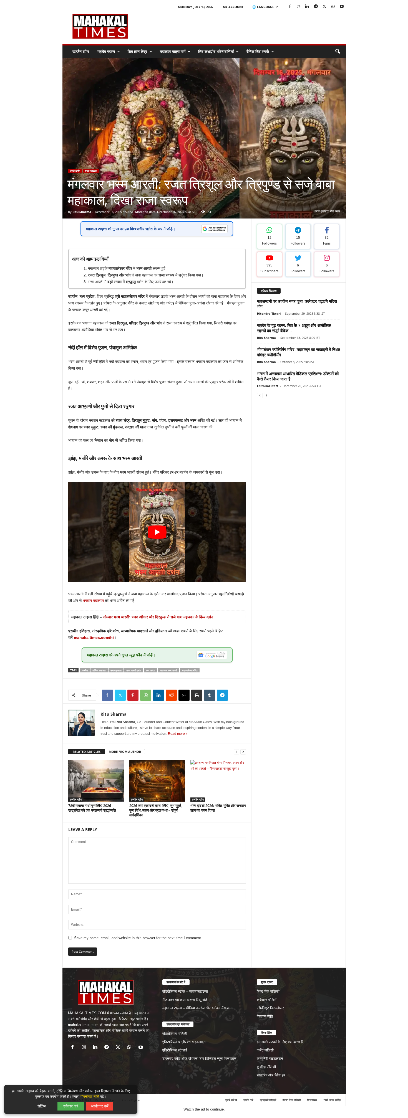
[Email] (184, 695)
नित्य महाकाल (91, 171)
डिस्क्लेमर (312, 1100)
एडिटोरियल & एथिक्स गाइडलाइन (183, 1042)
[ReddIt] (171, 695)
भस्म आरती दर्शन (133, 670)
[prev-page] (236, 752)
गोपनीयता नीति (89, 1096)
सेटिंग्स (41, 1106)
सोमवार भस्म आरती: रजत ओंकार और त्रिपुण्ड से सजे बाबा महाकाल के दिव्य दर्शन (158, 617)
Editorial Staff (267, 386)
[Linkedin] (307, 7)
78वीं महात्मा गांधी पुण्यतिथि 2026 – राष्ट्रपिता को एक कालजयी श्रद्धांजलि (92, 808)
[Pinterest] (132, 695)
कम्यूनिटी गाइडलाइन (270, 1058)
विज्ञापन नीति (265, 1016)
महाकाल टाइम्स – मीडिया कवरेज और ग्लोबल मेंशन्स (195, 1008)
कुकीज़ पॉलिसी (266, 1067)
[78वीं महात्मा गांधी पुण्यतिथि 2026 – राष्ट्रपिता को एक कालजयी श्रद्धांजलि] (96, 781)
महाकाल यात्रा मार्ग (172, 51)
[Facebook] (290, 7)
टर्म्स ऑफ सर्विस (332, 1100)
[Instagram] (298, 7)
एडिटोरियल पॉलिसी (174, 1033)
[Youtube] (341, 7)
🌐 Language (263, 7)
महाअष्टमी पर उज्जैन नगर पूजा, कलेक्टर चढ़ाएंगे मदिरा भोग (297, 303)
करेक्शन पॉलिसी (267, 1000)
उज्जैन (85, 670)
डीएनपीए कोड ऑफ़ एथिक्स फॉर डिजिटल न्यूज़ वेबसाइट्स (199, 1058)
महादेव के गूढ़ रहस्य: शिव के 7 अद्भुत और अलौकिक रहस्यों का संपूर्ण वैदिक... (294, 327)
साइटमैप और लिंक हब (271, 1075)
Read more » (178, 734)
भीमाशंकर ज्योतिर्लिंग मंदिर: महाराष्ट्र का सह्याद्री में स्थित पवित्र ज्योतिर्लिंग (298, 352)
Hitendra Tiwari (269, 313)
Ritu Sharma (81, 212)
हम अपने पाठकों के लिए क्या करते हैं (280, 1042)
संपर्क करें (248, 1100)
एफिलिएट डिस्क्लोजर (270, 1008)
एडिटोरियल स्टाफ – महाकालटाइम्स (185, 991)
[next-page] (243, 752)
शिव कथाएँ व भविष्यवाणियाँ (216, 51)
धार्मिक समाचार (99, 670)
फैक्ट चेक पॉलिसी (268, 991)
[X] (324, 7)
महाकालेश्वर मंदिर (190, 670)
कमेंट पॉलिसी (265, 1050)
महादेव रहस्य (106, 51)
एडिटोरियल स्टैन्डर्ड (174, 1050)
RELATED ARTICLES (86, 751)
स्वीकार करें (70, 1106)
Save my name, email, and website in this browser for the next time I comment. (138, 938)
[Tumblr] (209, 695)
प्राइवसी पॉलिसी (268, 1100)
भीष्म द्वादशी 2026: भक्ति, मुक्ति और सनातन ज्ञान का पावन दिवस (218, 808)
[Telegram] (316, 7)
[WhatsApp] (333, 7)
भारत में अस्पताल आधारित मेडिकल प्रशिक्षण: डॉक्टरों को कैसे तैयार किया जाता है (298, 376)
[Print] (196, 695)
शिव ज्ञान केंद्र (137, 51)
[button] (337, 51)
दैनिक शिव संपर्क (257, 51)
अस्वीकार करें (100, 1106)
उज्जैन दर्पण (80, 51)
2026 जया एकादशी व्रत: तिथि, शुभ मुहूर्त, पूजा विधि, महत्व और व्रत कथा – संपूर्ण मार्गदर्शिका (155, 810)
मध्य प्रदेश (150, 670)
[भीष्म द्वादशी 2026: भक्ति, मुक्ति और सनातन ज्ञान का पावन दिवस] (218, 781)
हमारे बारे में (231, 1100)
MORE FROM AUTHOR (125, 751)
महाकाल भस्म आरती (168, 670)
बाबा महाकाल (116, 670)
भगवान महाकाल (93, 600)
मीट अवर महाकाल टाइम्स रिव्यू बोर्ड (184, 1000)
